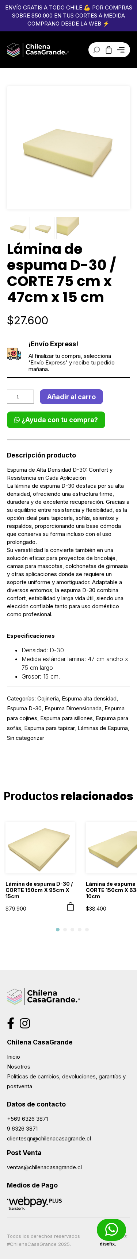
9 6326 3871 (22, 1128)
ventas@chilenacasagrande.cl (44, 1167)
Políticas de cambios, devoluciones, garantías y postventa (66, 1081)
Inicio (13, 1056)
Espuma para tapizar (49, 728)
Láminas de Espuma (102, 728)
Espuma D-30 (24, 708)
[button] (58, 929)
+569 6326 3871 (27, 1118)
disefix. (108, 1244)
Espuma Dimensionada (73, 708)
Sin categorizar (25, 737)
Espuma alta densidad (89, 698)
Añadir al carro (71, 397)
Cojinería (48, 698)
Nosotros (18, 1066)
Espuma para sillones (66, 718)
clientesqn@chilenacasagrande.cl (49, 1138)
